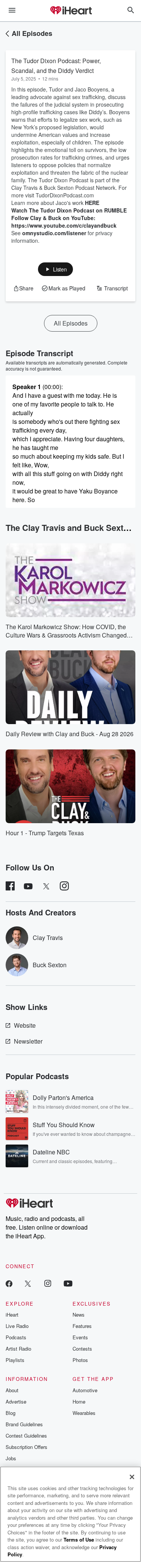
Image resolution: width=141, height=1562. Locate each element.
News (79, 1314)
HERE (92, 202)
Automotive (85, 1390)
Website (25, 1025)
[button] (55, 269)
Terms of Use (79, 1539)
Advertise (16, 1401)
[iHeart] (70, 11)
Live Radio (17, 1325)
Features (82, 1325)
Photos (80, 1359)
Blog (10, 1412)
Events (80, 1337)
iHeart (12, 1314)
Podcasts (16, 1337)
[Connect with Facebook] (9, 1283)
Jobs (11, 1458)
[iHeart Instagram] (47, 1283)
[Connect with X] (28, 1283)
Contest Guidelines (26, 1435)
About (12, 1390)
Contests (82, 1348)
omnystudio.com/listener (54, 233)
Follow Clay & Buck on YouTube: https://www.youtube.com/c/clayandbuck (64, 221)
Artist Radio (18, 1348)
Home (79, 1401)
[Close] (132, 1477)
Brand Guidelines (24, 1424)
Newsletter (28, 1041)
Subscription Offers (26, 1446)
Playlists (15, 1359)
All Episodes (32, 33)
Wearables (84, 1412)
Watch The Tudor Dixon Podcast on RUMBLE (69, 210)
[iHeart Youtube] (68, 1283)
